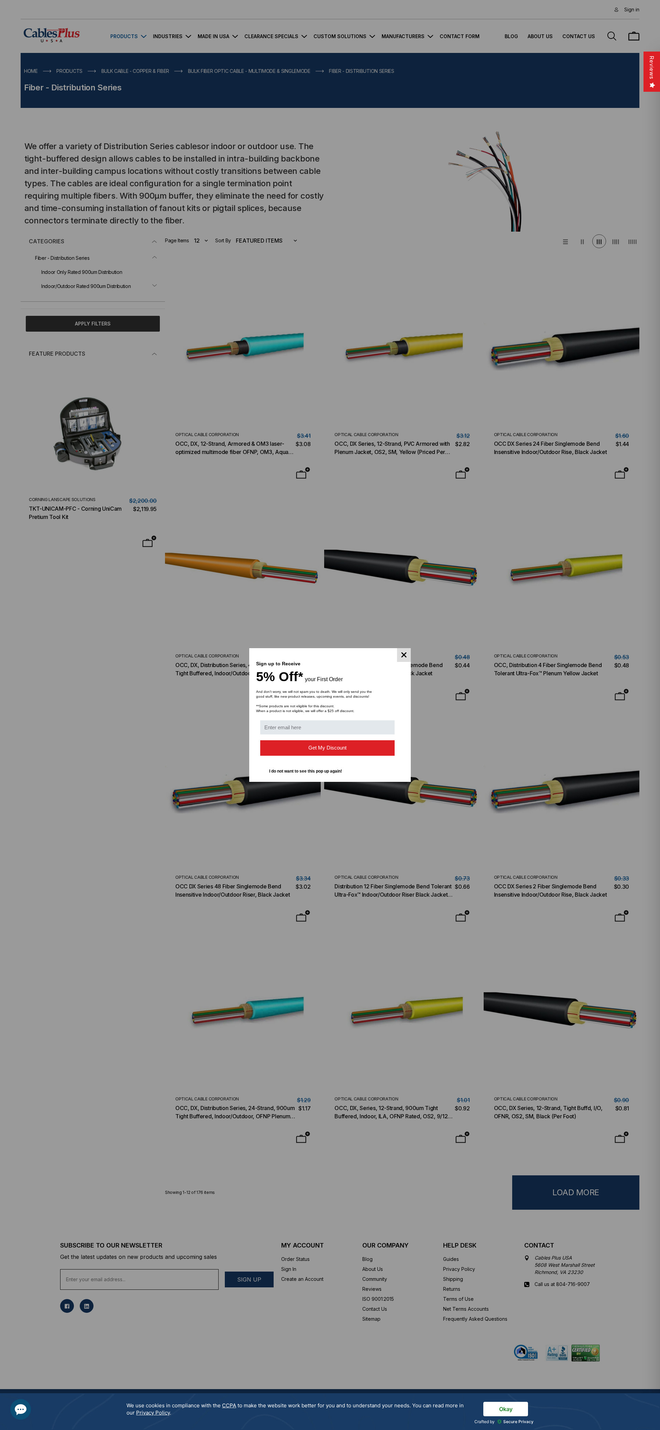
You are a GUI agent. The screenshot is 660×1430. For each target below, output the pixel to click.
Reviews (651, 67)
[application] (330, 1411)
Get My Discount (327, 748)
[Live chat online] (20, 1409)
